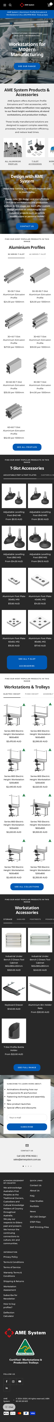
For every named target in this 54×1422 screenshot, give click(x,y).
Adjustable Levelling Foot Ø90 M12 (40, 556)
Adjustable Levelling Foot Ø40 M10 (40, 514)
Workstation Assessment (9, 1288)
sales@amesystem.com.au (27, 1159)
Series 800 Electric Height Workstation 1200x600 (40, 779)
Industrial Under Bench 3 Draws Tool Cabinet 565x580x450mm (14, 961)
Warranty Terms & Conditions (12, 1274)
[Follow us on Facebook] (6, 1381)
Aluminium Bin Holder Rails (40, 1006)
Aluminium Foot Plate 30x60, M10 (14, 598)
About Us (34, 1190)
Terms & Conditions (13, 1262)
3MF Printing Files (39, 1227)
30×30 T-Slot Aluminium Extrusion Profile (14, 294)
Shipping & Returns (13, 1281)
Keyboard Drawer (14, 1005)
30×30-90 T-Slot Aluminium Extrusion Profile (40, 294)
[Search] (10, 5)
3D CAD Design (38, 1216)
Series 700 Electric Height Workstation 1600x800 (14, 870)
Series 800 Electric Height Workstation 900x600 (14, 824)
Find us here (42, 15)
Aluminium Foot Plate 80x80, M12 (40, 640)
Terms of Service (12, 1267)
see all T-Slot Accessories (27, 662)
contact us (27, 226)
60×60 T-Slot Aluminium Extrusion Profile (14, 430)
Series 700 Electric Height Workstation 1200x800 (40, 870)
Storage (7, 919)
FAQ (32, 1196)
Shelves (21, 919)
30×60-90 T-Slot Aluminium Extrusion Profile (14, 385)
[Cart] (49, 5)
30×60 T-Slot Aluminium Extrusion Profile (40, 339)
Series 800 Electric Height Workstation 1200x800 (14, 779)
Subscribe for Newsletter (10, 1297)
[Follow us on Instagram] (13, 1381)
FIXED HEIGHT (32, 694)
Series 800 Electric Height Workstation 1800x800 (14, 734)
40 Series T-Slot (37, 254)
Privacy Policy (10, 1257)
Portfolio (34, 1206)
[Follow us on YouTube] (19, 1381)
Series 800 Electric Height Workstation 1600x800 (40, 734)
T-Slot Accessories (35, 162)
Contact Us (35, 1185)
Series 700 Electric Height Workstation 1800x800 (40, 824)
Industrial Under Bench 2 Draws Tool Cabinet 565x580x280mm (40, 961)
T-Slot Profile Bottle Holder (14, 1049)
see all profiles (27, 447)
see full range (27, 1067)
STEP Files (35, 1222)
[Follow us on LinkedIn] (6, 1388)
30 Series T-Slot (16, 254)
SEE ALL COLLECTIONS (27, 887)
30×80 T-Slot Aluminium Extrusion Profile (40, 385)
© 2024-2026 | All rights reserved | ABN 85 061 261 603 (32, 1399)
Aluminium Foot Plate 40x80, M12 (40, 598)
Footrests (35, 919)
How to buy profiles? (9, 1306)
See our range (27, 66)
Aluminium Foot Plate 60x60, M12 (14, 640)
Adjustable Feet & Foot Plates (19, 475)
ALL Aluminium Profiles (13, 162)
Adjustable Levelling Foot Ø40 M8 (13, 514)
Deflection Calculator (8, 1314)
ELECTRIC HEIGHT (11, 694)
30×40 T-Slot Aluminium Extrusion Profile (14, 339)
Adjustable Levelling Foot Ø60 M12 (13, 556)
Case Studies (36, 1201)
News (33, 1211)
